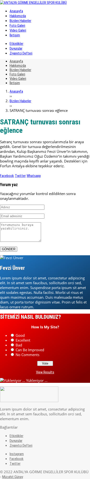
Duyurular (16, 48)
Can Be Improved (30, 349)
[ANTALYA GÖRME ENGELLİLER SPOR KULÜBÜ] (33, 2)
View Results (45, 372)
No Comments (27, 354)
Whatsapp (34, 176)
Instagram (17, 454)
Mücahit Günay (12, 477)
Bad (19, 345)
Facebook (7, 176)
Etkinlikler (16, 43)
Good (20, 335)
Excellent (23, 340)
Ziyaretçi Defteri (21, 53)
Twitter (20, 176)
